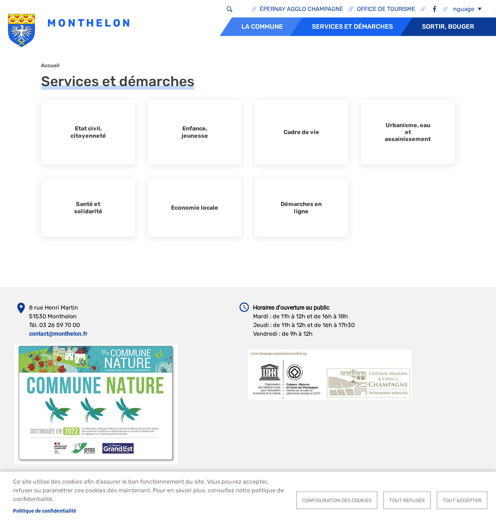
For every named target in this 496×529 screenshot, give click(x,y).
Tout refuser (407, 500)
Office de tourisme (386, 8)
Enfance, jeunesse (195, 132)
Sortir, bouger (448, 26)
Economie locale (194, 207)
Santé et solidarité (88, 207)
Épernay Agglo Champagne (301, 8)
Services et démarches (352, 26)
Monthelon (87, 23)
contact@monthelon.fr (58, 333)
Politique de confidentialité (44, 511)
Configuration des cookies (336, 500)
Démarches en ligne (301, 207)
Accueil (50, 65)
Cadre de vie (301, 132)
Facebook (434, 9)
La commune (262, 26)
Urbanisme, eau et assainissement (408, 132)
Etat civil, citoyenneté (88, 132)
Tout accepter (462, 500)
